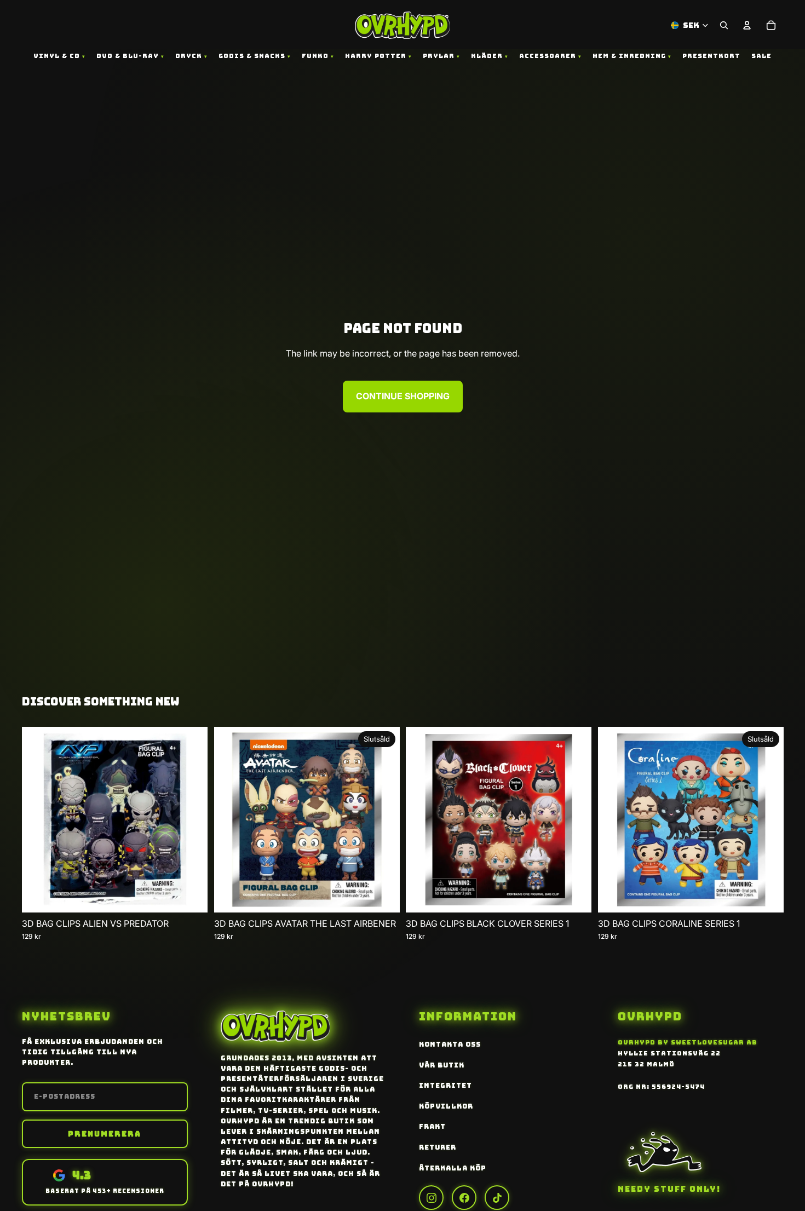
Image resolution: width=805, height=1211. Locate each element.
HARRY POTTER (375, 56)
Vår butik (441, 1065)
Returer (437, 1147)
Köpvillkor (446, 1106)
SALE (761, 56)
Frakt (432, 1126)
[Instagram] (431, 1197)
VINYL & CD (56, 56)
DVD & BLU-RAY (127, 56)
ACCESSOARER (547, 56)
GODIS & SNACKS (252, 56)
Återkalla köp (452, 1168)
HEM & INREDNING (629, 56)
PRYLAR (439, 56)
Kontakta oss (450, 1044)
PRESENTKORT (711, 56)
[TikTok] (497, 1197)
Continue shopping (403, 396)
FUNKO (315, 56)
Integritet (445, 1085)
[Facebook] (464, 1197)
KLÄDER (487, 56)
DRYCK (188, 56)
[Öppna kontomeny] (747, 25)
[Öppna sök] (724, 25)
